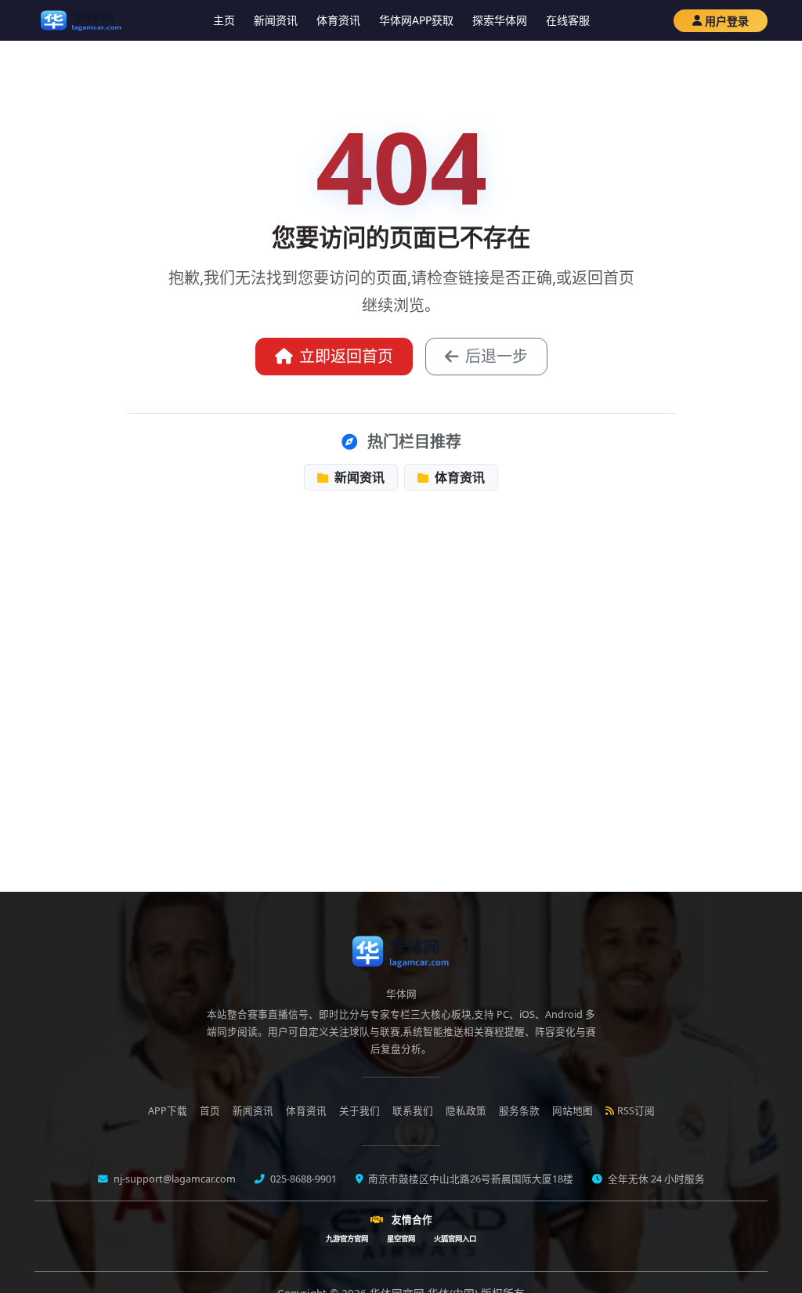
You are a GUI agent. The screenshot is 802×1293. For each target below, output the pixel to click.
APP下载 (167, 1110)
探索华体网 (499, 20)
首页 (210, 1110)
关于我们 (359, 1110)
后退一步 (496, 356)
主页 (224, 20)
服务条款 (519, 1110)
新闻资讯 (276, 20)
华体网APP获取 (416, 20)
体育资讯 (338, 20)
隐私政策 (466, 1110)
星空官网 (401, 1238)
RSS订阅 (636, 1110)
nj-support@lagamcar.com (173, 1179)
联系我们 (412, 1110)
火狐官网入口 (455, 1238)
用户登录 (727, 20)
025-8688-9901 (302, 1179)
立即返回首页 (346, 356)
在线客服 (568, 20)
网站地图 (572, 1110)
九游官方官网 (347, 1238)
